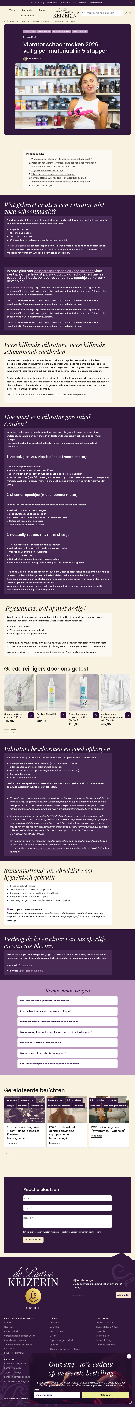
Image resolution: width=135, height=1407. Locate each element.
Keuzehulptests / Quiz (106, 1327)
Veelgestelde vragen (42, 185)
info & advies (30, 31)
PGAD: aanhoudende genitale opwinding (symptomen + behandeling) (62, 1132)
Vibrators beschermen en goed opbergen (53, 174)
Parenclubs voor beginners (18, 1376)
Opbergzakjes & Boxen (31, 970)
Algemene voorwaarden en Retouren (18, 1346)
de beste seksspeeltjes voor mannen (64, 271)
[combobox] (102, 13)
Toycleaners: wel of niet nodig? (47, 170)
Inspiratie (100, 1331)
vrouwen (78, 1106)
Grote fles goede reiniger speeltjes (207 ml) (78, 717)
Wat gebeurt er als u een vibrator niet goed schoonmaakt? (62, 159)
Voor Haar (55, 1322)
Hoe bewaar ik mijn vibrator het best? (40, 1042)
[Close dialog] (129, 1356)
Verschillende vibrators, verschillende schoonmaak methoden (63, 162)
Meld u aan (105, 1394)
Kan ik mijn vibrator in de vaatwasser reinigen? (45, 1011)
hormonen (11, 1100)
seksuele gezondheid (61, 31)
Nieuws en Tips (102, 1335)
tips (75, 31)
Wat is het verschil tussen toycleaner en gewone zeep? (49, 1021)
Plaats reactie (33, 1239)
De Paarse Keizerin (19, 1398)
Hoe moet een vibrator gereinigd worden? (53, 166)
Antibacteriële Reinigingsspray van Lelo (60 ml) (112, 717)
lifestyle (10, 1106)
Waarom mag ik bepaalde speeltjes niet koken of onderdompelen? (56, 1032)
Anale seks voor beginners (18, 1381)
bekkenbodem (55, 1100)
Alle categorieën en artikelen (65, 1349)
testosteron (36, 1106)
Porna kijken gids (12, 1367)
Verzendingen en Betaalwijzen (19, 1335)
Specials (54, 1344)
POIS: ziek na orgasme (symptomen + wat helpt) (108, 1129)
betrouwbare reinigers (46, 652)
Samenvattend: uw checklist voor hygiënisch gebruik (58, 177)
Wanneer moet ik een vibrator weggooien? (43, 1053)
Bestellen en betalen (15, 1340)
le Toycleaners (24, 965)
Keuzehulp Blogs (103, 1340)
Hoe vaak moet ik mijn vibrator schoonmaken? (45, 1000)
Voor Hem (55, 1327)
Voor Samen (56, 1331)
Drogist (53, 1335)
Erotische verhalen (105, 1344)
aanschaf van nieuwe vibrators (23, 367)
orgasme (95, 1106)
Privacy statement (14, 1352)
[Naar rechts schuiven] (13, 732)
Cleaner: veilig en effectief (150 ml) (13, 716)
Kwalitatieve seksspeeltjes (21, 287)
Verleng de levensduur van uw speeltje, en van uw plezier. (60, 181)
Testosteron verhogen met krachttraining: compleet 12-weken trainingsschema (24, 1132)
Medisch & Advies (104, 1322)
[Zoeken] (83, 13)
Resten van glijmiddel (18, 245)
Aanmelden (123, 1294)
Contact (8, 1322)
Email (36, 1389)
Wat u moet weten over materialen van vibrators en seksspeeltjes (50, 394)
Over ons (9, 1327)
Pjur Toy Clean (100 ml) (47, 716)
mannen (22, 1106)
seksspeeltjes (44, 31)
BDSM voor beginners (15, 1363)
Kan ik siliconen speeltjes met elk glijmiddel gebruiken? (49, 1063)
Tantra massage (12, 1372)
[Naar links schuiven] (6, 732)
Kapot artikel (11, 1331)
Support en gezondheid (62, 1340)
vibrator (83, 31)
